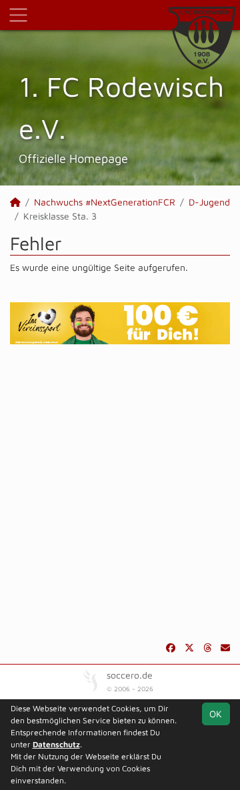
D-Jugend (209, 202)
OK (215, 713)
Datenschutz (56, 744)
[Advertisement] (120, 492)
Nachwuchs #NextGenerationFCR (104, 202)
